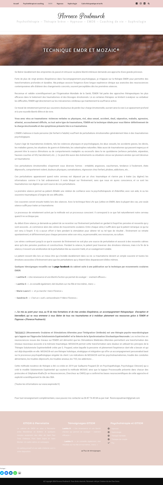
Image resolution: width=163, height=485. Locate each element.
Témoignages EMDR (81, 423)
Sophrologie (72, 4)
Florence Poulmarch (81, 16)
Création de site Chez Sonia (109, 481)
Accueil (16, 4)
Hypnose (60, 4)
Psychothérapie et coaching (33, 4)
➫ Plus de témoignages (91, 451)
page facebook (61, 266)
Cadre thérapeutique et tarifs (92, 4)
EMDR (50, 4)
